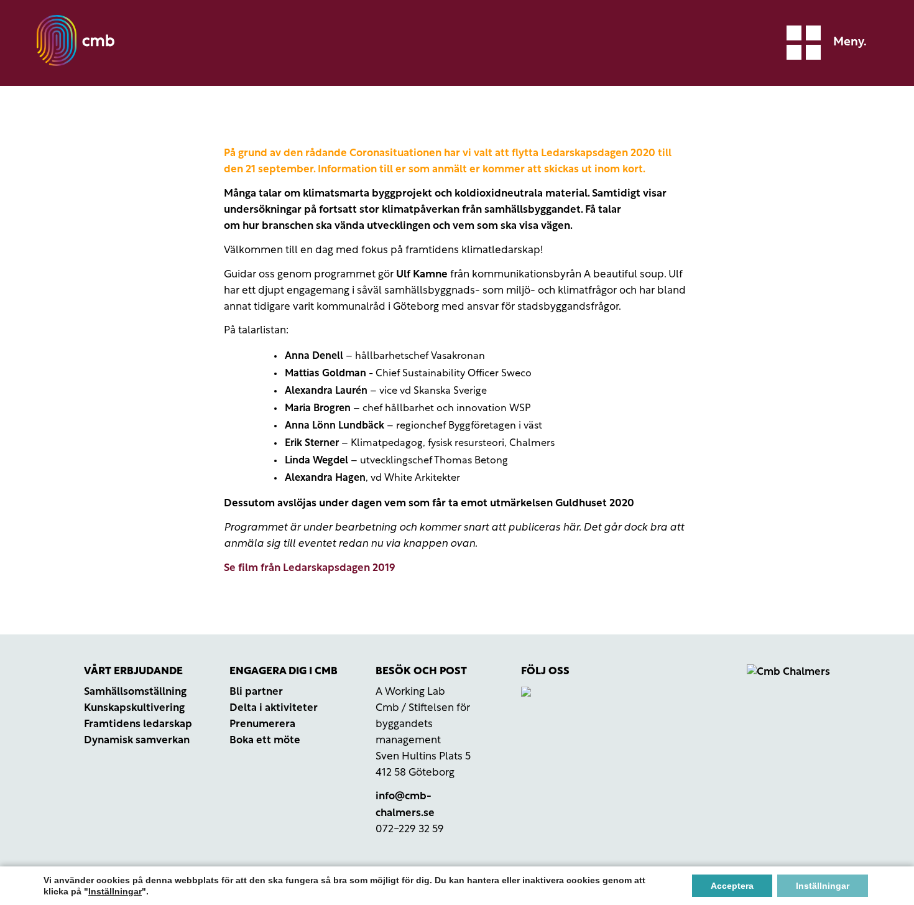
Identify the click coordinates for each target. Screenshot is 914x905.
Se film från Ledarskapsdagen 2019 (309, 568)
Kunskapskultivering (134, 708)
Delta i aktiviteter (273, 708)
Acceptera (732, 886)
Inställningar (115, 891)
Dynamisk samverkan (137, 740)
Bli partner (256, 692)
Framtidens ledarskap (138, 724)
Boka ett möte (264, 740)
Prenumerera (262, 724)
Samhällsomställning (135, 692)
